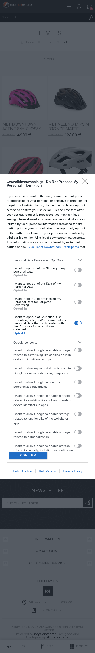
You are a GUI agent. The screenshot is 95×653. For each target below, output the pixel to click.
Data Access (47, 471)
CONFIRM (28, 455)
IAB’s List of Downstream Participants (53, 247)
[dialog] (47, 326)
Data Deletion (22, 471)
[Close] (86, 182)
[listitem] (47, 260)
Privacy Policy (72, 471)
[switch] (78, 270)
